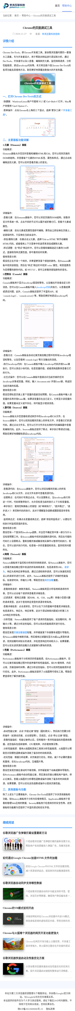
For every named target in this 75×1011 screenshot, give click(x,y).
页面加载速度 (20, 632)
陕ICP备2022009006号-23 (30, 1009)
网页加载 (49, 580)
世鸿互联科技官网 (51, 34)
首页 (57, 5)
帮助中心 (67, 5)
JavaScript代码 (43, 287)
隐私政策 (50, 1009)
